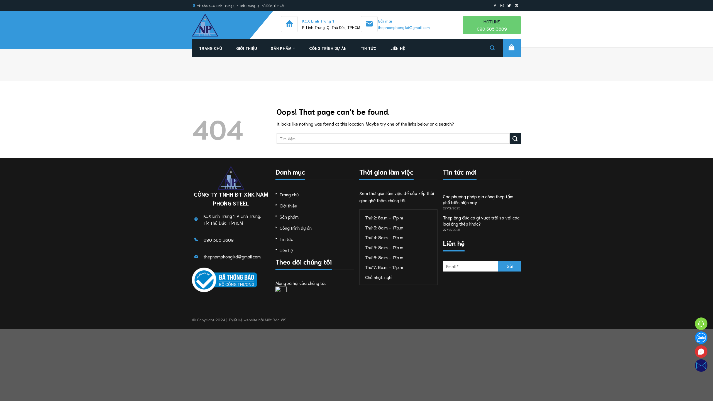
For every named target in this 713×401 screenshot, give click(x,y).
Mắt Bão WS (276, 319)
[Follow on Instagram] (502, 6)
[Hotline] (701, 323)
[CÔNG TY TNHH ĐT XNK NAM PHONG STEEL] (216, 25)
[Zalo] (701, 337)
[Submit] (515, 138)
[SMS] (701, 351)
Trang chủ (210, 48)
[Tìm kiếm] (492, 47)
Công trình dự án (327, 48)
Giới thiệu (246, 48)
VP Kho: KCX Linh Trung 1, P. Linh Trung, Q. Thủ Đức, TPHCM (240, 5)
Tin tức (369, 48)
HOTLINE (492, 24)
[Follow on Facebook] (495, 6)
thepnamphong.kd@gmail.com (404, 27)
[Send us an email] (516, 6)
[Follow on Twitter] (509, 6)
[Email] (701, 365)
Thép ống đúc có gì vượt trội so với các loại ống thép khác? (481, 220)
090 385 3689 (219, 240)
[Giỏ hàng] (512, 48)
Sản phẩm (281, 48)
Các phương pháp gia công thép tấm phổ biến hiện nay (478, 199)
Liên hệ (397, 48)
